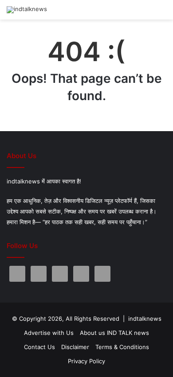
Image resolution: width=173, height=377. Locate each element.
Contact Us (39, 346)
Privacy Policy (86, 361)
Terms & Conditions (122, 346)
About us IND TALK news (114, 332)
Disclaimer (75, 346)
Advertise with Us (49, 332)
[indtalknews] (27, 9)
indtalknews (144, 318)
